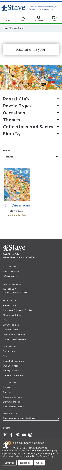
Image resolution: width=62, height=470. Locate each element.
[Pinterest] (17, 435)
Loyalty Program (11, 324)
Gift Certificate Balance (15, 334)
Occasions (14, 113)
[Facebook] (11, 435)
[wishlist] (4, 205)
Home (6, 28)
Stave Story (9, 351)
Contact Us (9, 387)
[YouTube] (24, 435)
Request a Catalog (12, 397)
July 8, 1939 (16, 210)
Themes (11, 120)
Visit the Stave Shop (13, 361)
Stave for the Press (13, 401)
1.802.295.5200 (11, 271)
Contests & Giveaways (14, 339)
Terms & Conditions (13, 375)
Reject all (25, 462)
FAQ (5, 320)
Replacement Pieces (13, 406)
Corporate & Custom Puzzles (17, 310)
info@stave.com (11, 276)
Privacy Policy (46, 456)
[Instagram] (30, 435)
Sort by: (6, 150)
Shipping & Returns (13, 315)
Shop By (12, 133)
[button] (23, 18)
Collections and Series (28, 126)
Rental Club (16, 99)
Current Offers (10, 329)
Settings (9, 462)
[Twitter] (5, 435)
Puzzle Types (17, 106)
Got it (39, 462)
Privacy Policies (11, 370)
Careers (7, 392)
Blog (5, 356)
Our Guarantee (11, 365)
